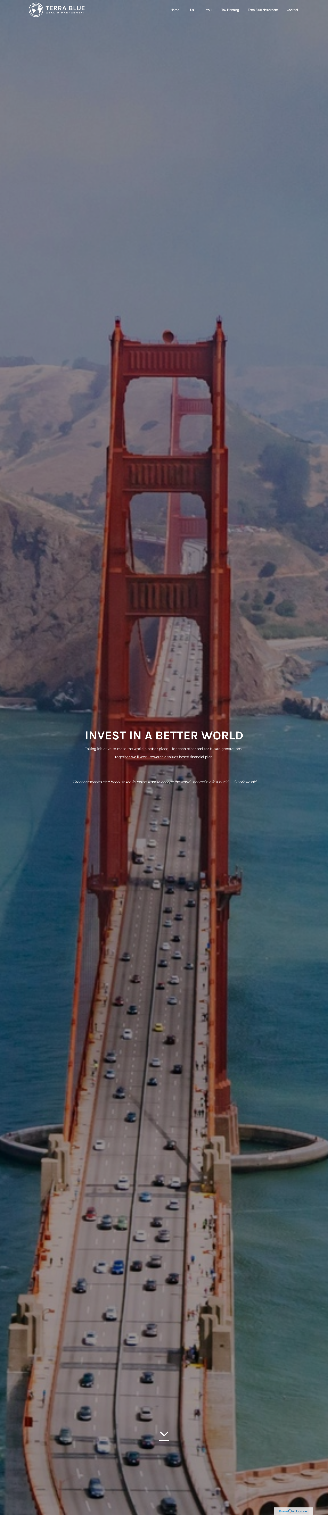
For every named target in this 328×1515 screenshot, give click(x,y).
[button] (175, 9)
